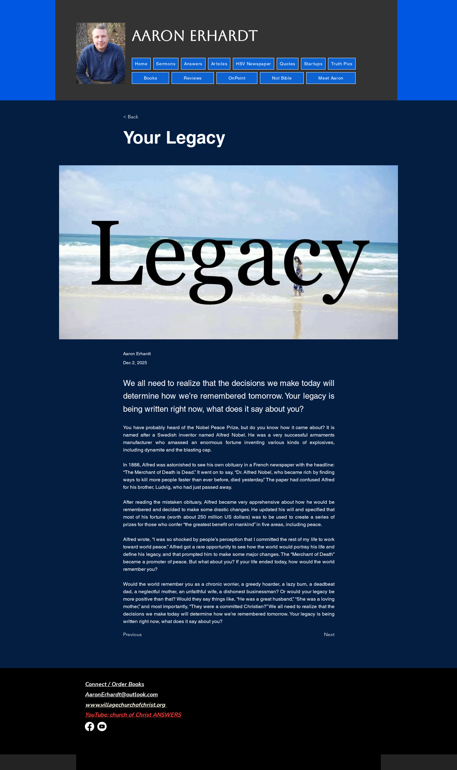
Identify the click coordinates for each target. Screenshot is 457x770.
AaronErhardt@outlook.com (121, 694)
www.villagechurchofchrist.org (125, 704)
